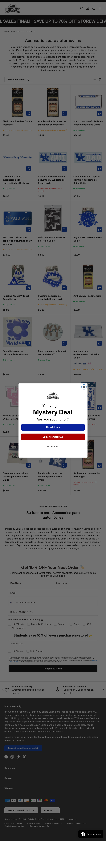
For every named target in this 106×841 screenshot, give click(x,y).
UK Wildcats (53, 427)
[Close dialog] (84, 387)
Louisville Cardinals (53, 437)
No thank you (53, 446)
